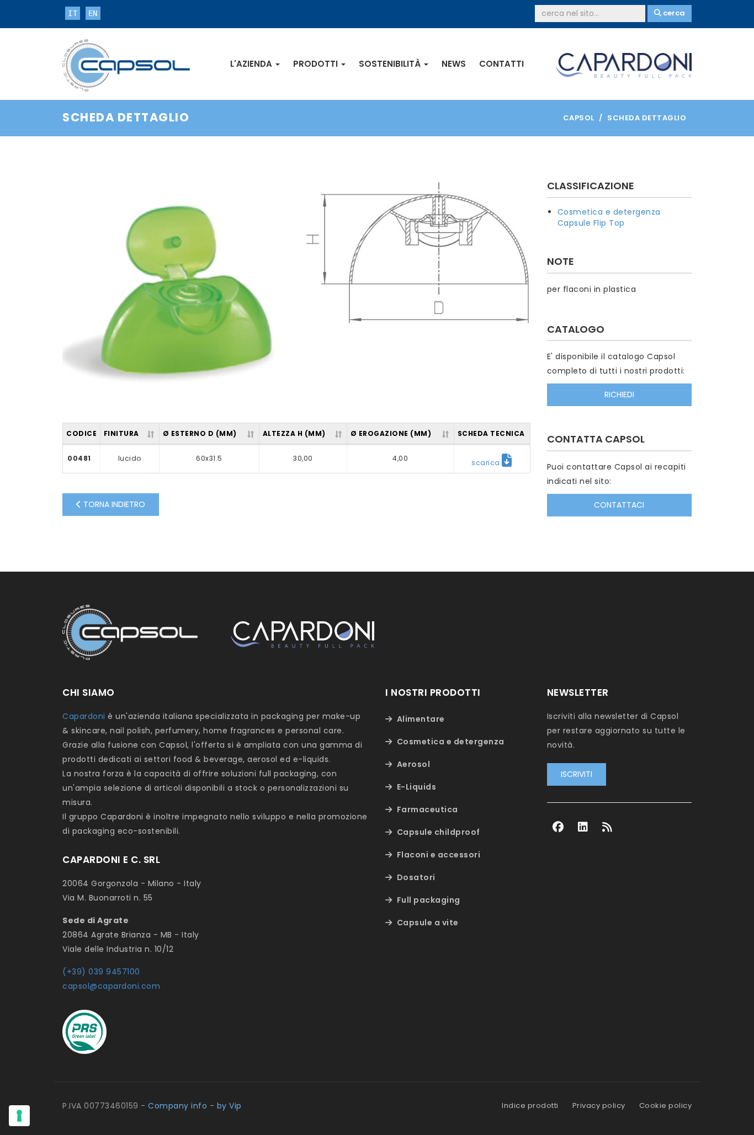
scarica (486, 462)
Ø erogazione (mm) (391, 433)
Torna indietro (113, 504)
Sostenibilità (391, 64)
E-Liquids (417, 786)
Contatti (501, 64)
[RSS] (607, 827)
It (72, 13)
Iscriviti (576, 774)
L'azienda (252, 64)
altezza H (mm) (294, 433)
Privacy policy (598, 1105)
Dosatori (416, 877)
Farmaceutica (427, 809)
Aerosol (414, 764)
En (93, 13)
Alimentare (421, 718)
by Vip (229, 1105)
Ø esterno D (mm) (200, 433)
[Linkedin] (583, 827)
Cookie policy (665, 1105)
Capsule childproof (438, 832)
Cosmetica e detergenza (609, 211)
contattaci (619, 504)
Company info (177, 1105)
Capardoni (83, 716)
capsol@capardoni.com (111, 986)
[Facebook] (558, 827)
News (454, 64)
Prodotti (316, 64)
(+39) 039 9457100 (101, 971)
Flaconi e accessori (439, 854)
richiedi (619, 394)
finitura (121, 433)
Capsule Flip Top (591, 222)
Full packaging (428, 899)
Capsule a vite (428, 922)
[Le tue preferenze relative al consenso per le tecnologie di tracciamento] (19, 1115)
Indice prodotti (530, 1105)
